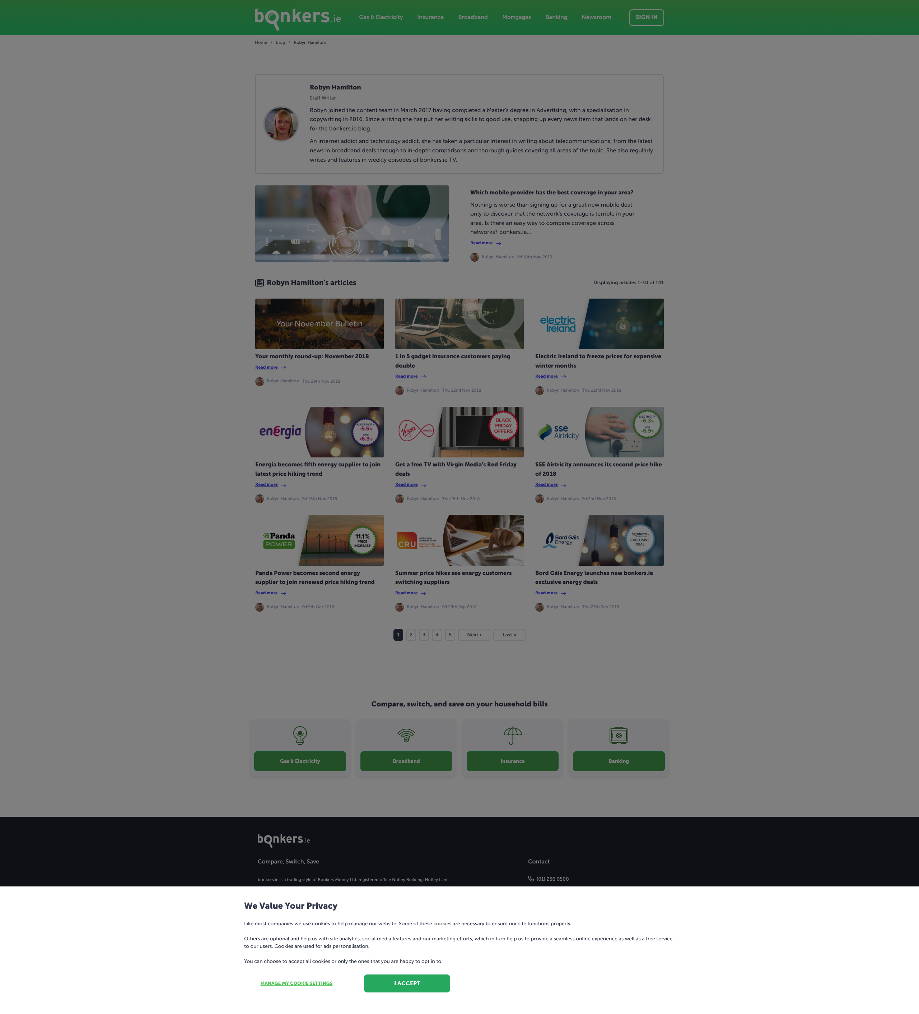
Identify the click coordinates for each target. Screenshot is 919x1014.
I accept (407, 983)
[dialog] (459, 507)
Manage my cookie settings (297, 983)
